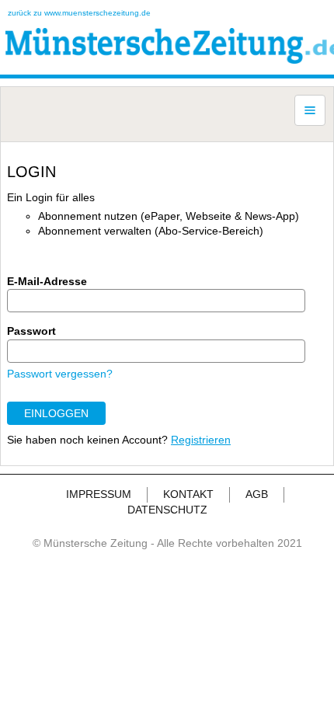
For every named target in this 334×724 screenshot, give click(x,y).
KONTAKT (188, 494)
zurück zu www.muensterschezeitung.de (79, 13)
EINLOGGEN (56, 413)
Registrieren (201, 439)
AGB (256, 494)
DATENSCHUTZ (167, 509)
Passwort (31, 331)
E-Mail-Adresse (47, 281)
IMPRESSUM (98, 494)
